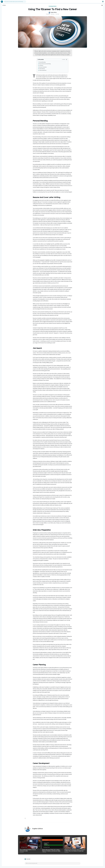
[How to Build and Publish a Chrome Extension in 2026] (30, 843)
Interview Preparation (43, 67)
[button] (103, 1)
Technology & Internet (52, 6)
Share (4, 5)
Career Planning (42, 68)
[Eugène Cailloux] (49, 12)
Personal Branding (42, 62)
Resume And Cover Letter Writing (45, 63)
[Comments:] (102, 5)
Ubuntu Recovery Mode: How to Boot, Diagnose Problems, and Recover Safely (51, 850)
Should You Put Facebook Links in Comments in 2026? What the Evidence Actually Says (75, 850)
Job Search (41, 65)
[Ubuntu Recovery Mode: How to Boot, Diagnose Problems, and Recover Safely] (52, 843)
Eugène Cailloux (54, 12)
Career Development (42, 70)
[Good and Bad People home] (2, 1)
